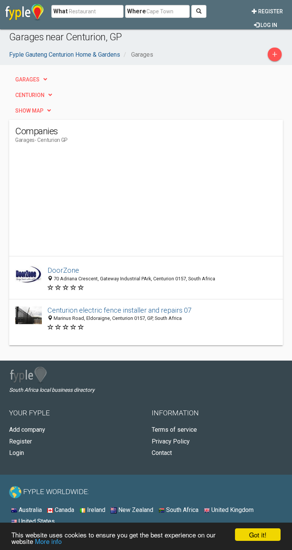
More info (48, 541)
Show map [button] (29, 111)
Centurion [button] (29, 95)
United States (36, 521)
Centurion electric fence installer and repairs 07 (120, 310)
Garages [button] (27, 79)
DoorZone (63, 270)
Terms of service (174, 429)
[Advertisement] (79, 202)
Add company (27, 429)
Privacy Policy (171, 441)
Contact (162, 452)
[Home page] (24, 11)
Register (270, 11)
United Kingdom (232, 509)
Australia (29, 509)
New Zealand (135, 509)
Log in (268, 25)
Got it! (258, 534)
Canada (63, 509)
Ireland (95, 509)
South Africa (181, 509)
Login (16, 452)
